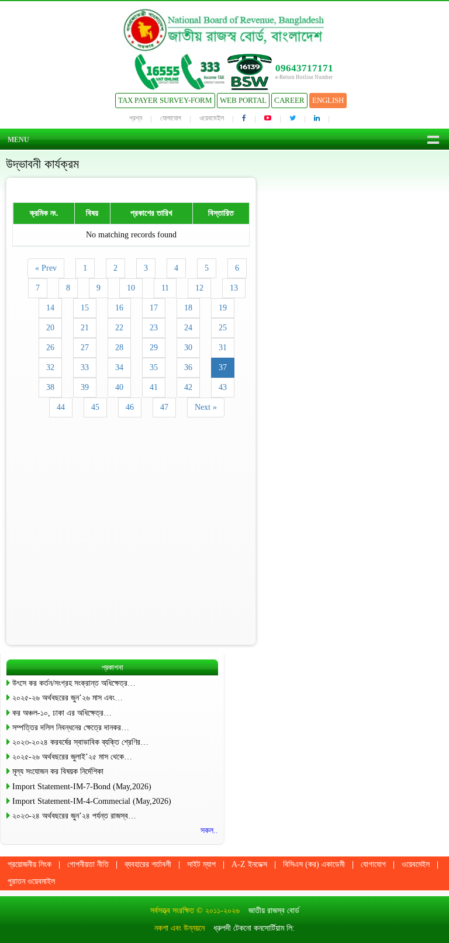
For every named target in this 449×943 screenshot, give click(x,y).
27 (85, 347)
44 (61, 407)
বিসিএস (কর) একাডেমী (314, 864)
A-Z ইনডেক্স (249, 864)
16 (119, 307)
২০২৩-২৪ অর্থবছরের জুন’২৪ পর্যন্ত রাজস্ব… (74, 815)
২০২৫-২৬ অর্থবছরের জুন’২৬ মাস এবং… (67, 697)
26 (50, 347)
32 (50, 367)
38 (50, 387)
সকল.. (209, 830)
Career (289, 100)
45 (95, 407)
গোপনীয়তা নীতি (88, 864)
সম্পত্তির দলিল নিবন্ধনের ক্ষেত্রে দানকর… (70, 727)
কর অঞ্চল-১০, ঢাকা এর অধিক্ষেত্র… (62, 713)
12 (199, 288)
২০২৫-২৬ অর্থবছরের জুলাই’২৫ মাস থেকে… (72, 756)
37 (223, 367)
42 (188, 387)
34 (119, 367)
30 (188, 347)
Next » (206, 407)
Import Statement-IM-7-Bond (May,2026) (81, 786)
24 (188, 327)
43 (223, 387)
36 (188, 367)
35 (154, 367)
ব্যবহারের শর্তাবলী (148, 864)
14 (50, 307)
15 (85, 307)
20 (50, 327)
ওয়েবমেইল (211, 118)
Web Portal (243, 100)
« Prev (46, 268)
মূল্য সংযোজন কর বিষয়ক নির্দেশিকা (57, 771)
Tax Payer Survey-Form (165, 100)
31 (223, 347)
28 (119, 347)
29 (154, 347)
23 (154, 327)
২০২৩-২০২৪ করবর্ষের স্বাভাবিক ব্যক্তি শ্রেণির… (80, 742)
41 (154, 387)
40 (119, 387)
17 (154, 307)
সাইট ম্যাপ (201, 864)
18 (188, 307)
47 (164, 407)
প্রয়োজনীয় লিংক (29, 864)
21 (85, 327)
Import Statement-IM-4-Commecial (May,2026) (91, 801)
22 (119, 327)
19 (223, 307)
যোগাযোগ (170, 118)
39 (85, 387)
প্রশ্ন (135, 118)
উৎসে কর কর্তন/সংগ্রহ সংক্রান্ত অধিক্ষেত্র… (74, 683)
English (328, 100)
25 (223, 327)
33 (85, 367)
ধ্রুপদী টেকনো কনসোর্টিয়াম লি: (254, 928)
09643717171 (304, 68)
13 (234, 288)
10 (131, 288)
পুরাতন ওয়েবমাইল (31, 881)
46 (130, 407)
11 (165, 288)
